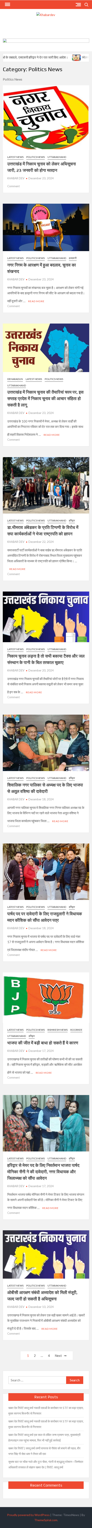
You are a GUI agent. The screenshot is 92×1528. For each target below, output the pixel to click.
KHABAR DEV (15, 178)
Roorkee (76, 1029)
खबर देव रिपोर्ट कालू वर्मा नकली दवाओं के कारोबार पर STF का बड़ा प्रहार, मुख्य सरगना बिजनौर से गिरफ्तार (46, 1410)
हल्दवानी (73, 258)
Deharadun (15, 379)
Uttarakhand (56, 157)
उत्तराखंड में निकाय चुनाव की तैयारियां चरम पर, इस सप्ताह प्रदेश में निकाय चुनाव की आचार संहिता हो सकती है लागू (45, 398)
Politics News (35, 157)
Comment (13, 186)
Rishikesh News (57, 1029)
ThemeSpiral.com (45, 1520)
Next (58, 1355)
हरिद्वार (72, 520)
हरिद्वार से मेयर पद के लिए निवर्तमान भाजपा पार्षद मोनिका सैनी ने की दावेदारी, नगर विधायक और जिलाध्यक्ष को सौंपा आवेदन (43, 1172)
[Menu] (7, 4)
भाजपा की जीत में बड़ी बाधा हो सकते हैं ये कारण (42, 1042)
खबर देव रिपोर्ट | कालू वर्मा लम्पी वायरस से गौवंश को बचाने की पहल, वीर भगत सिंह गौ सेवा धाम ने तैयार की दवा (44, 1451)
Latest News (15, 157)
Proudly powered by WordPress (28, 1515)
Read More (36, 301)
